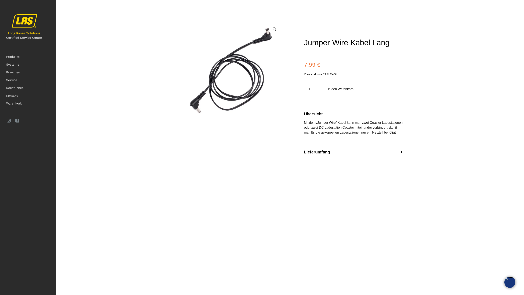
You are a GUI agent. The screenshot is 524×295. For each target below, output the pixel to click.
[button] (274, 29)
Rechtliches (15, 88)
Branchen (13, 72)
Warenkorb (14, 103)
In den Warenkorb (340, 89)
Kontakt (12, 96)
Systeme (12, 64)
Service (11, 80)
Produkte (13, 57)
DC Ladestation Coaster (336, 127)
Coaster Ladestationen (386, 122)
